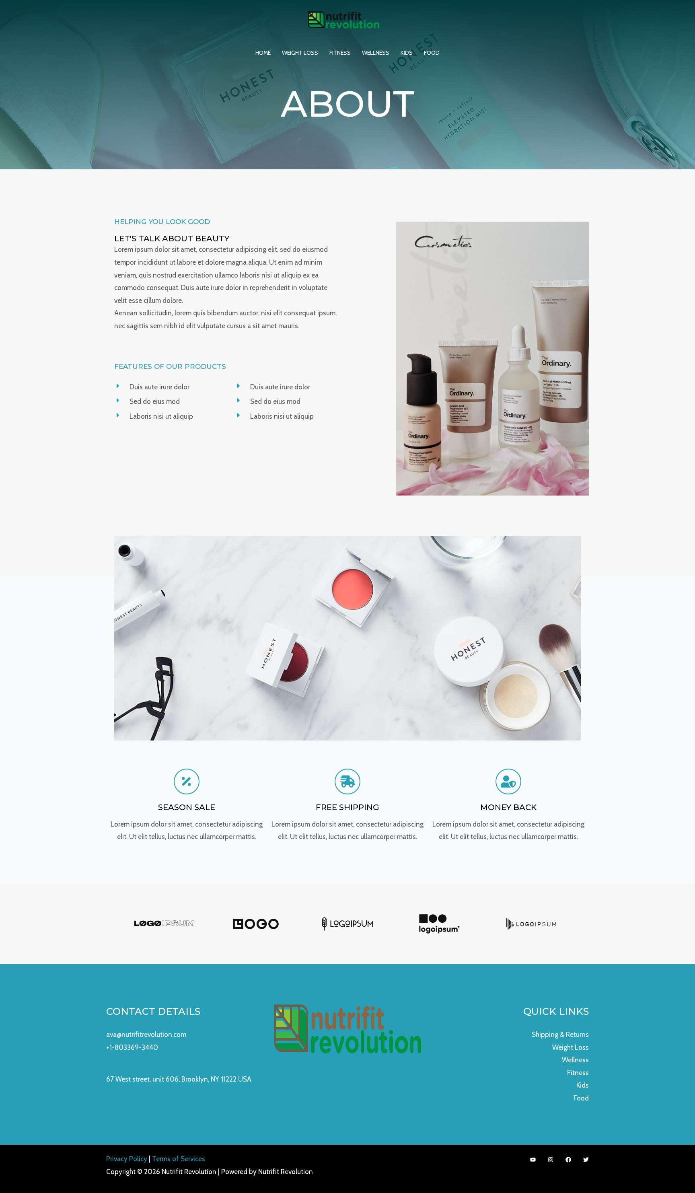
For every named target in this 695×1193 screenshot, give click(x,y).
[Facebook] (568, 1159)
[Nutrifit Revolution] (344, 20)
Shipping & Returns (560, 1035)
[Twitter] (586, 1159)
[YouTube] (533, 1159)
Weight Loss (300, 52)
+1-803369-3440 (132, 1047)
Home (263, 52)
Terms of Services (178, 1159)
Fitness (340, 52)
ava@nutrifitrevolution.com (146, 1035)
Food (432, 52)
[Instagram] (550, 1159)
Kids (407, 52)
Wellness (375, 52)
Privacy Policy (126, 1159)
